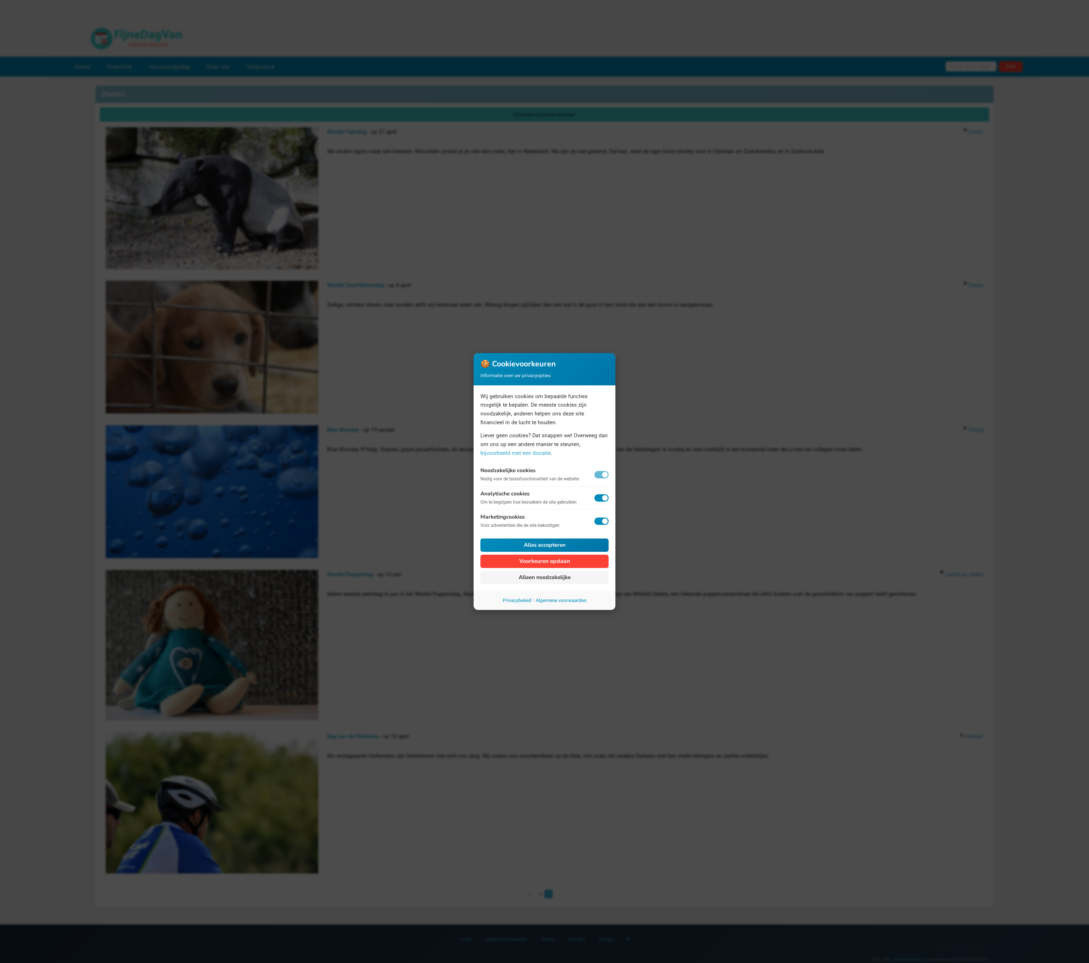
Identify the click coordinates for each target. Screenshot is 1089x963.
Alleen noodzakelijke (545, 577)
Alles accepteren (544, 545)
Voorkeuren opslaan (544, 561)
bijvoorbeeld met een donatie (515, 453)
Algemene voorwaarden (561, 600)
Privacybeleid (517, 600)
